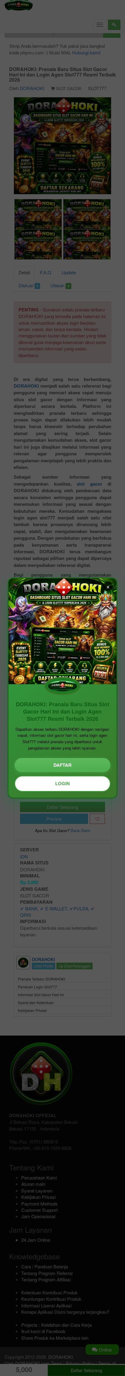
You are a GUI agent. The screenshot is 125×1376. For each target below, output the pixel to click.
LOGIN (62, 783)
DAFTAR (62, 765)
